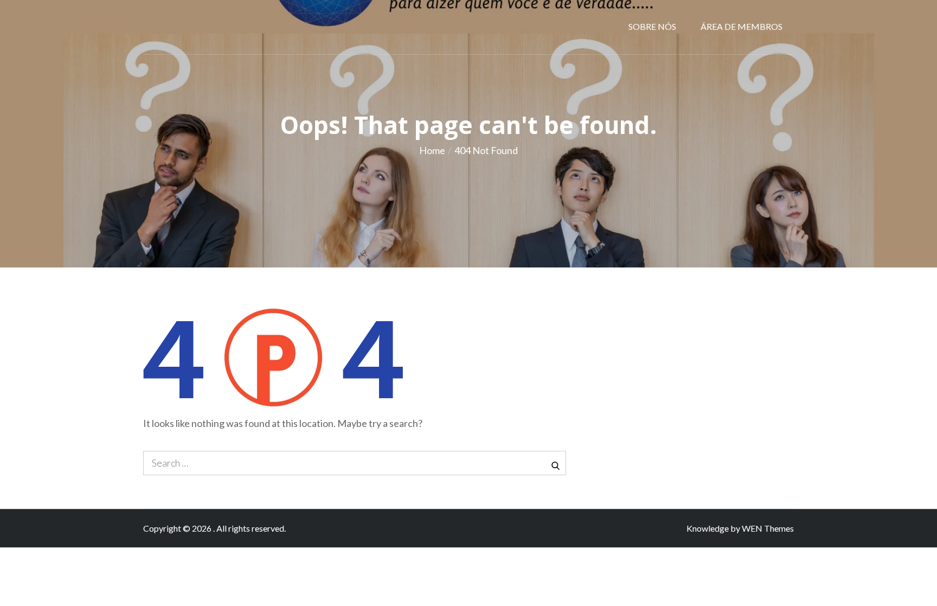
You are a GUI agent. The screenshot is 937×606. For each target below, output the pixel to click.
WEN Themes (768, 528)
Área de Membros (741, 26)
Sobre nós (652, 26)
